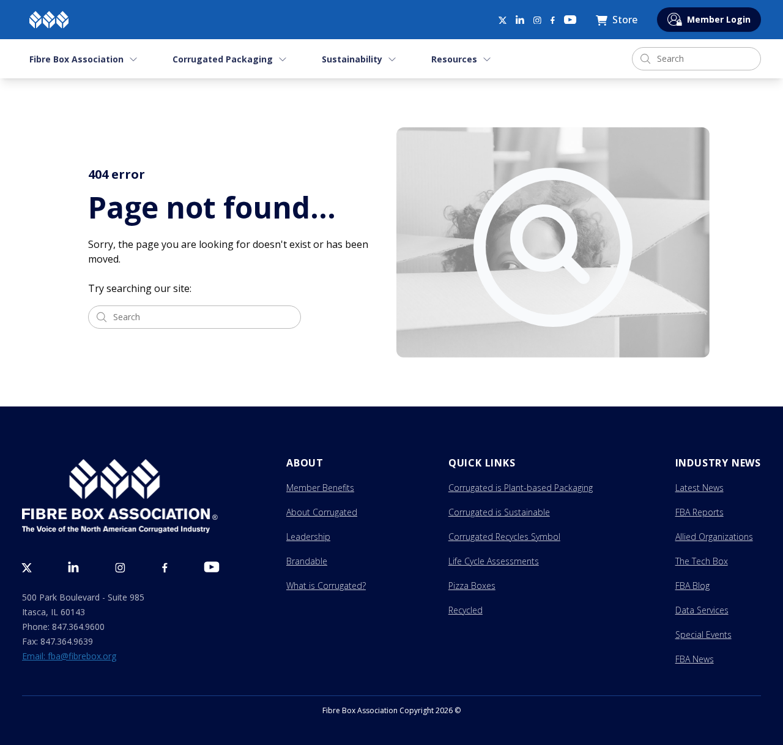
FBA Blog (692, 585)
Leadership (308, 536)
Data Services (702, 610)
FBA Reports (699, 512)
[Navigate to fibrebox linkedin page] (520, 19)
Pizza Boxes (471, 585)
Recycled (465, 610)
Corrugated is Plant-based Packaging (520, 487)
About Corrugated (321, 512)
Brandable (306, 561)
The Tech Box (701, 561)
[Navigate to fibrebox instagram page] (537, 20)
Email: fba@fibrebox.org (69, 656)
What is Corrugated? (326, 585)
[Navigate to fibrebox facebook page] (553, 20)
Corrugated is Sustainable (499, 512)
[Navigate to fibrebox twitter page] (502, 19)
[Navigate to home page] (49, 19)
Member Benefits (320, 487)
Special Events (703, 634)
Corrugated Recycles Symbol (504, 536)
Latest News (699, 487)
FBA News (694, 659)
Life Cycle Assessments (493, 561)
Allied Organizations (714, 536)
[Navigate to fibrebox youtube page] (570, 19)
